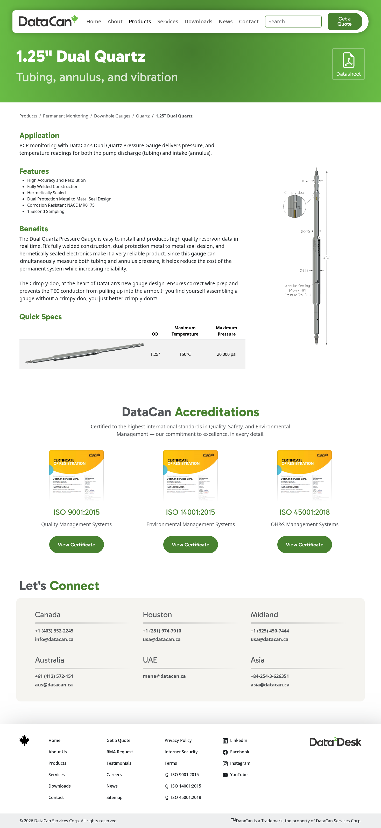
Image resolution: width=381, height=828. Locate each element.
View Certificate (81, 544)
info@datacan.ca (54, 639)
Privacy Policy (178, 740)
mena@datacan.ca (164, 676)
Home (93, 21)
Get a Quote (344, 21)
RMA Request (120, 752)
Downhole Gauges (112, 116)
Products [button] (140, 21)
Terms (171, 763)
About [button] (115, 21)
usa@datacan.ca (162, 639)
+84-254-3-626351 (270, 676)
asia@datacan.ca (270, 684)
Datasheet (350, 73)
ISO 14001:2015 (193, 786)
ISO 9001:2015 (193, 774)
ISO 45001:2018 (193, 797)
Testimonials (119, 763)
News (226, 21)
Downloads (199, 21)
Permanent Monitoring (65, 116)
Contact (249, 21)
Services (167, 21)
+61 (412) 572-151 (54, 676)
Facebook (239, 752)
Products (28, 116)
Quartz (143, 116)
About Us (57, 752)
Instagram (239, 763)
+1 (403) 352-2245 (54, 631)
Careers (114, 774)
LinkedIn (238, 740)
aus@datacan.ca (54, 684)
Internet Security (181, 752)
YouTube (238, 774)
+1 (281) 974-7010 (162, 631)
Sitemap (115, 797)
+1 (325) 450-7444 (270, 631)
